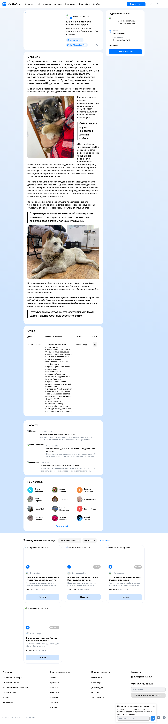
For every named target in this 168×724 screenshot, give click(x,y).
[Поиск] (152, 4)
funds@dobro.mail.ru (143, 677)
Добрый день (97, 688)
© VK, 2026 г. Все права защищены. (18, 717)
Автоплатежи (97, 697)
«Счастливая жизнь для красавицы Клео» (60, 465)
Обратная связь (9, 693)
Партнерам (7, 702)
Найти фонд (96, 678)
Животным (54, 693)
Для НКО (6, 697)
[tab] (69, 540)
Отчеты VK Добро (10, 683)
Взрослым (54, 683)
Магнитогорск (76, 40)
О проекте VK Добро (12, 678)
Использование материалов (15, 688)
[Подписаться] (153, 718)
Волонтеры (96, 683)
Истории (95, 693)
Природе (54, 697)
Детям (53, 678)
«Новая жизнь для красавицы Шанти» (57, 434)
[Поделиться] (97, 45)
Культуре (54, 702)
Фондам (53, 707)
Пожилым (54, 688)
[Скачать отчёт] (95, 344)
